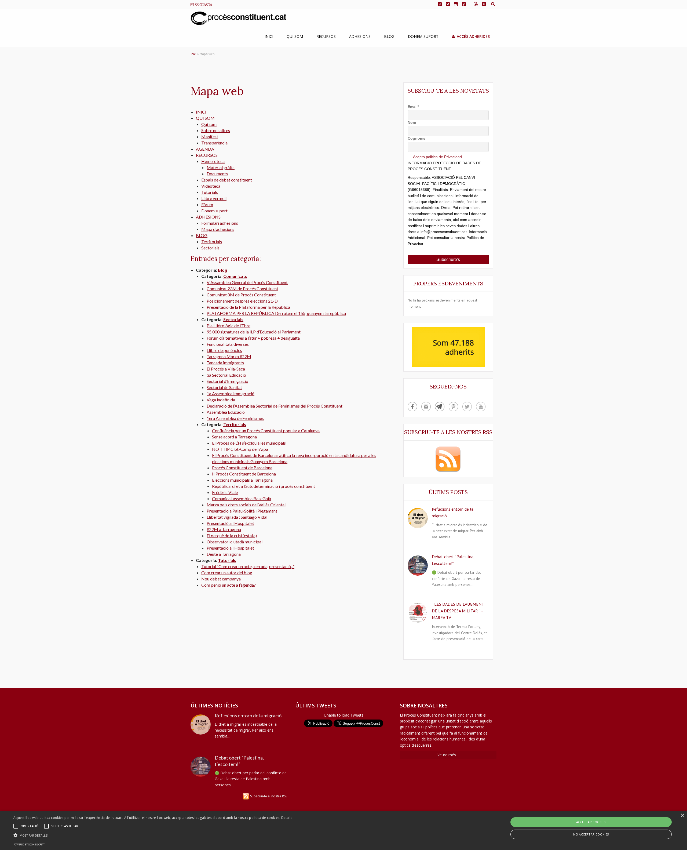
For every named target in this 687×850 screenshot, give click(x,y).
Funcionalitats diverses (228, 344)
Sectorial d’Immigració (227, 381)
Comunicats (235, 276)
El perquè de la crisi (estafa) (232, 535)
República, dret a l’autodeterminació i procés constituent (263, 486)
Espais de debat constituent (226, 179)
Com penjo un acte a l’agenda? (228, 584)
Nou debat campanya (221, 578)
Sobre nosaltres (215, 130)
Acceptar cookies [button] (591, 822)
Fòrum (207, 204)
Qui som (295, 36)
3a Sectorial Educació (226, 374)
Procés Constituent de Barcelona (242, 467)
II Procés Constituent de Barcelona (244, 473)
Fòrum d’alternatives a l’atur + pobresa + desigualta (253, 337)
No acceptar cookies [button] (591, 834)
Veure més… (448, 754)
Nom (412, 122)
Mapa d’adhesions (217, 229)
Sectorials (210, 247)
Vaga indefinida (221, 399)
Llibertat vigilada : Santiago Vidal (237, 517)
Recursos (326, 36)
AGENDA (205, 148)
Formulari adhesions (219, 223)
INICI (201, 111)
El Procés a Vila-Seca (226, 368)
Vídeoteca (210, 185)
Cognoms (416, 138)
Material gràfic (221, 167)
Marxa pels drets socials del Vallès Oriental (246, 504)
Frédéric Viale (225, 492)
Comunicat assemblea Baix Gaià (241, 498)
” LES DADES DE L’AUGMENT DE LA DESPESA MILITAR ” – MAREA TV (458, 610)
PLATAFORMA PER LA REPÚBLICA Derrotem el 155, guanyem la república (276, 313)
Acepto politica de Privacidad (437, 157)
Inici (269, 36)
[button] (152, 835)
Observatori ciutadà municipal (234, 541)
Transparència (214, 142)
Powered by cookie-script (29, 844)
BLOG (201, 235)
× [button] (682, 815)
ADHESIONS (208, 216)
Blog (389, 36)
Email (413, 106)
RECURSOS (207, 155)
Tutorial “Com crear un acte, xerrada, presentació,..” (247, 566)
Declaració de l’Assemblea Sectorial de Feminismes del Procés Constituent (274, 405)
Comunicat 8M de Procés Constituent (241, 294)
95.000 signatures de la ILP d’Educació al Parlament (254, 331)
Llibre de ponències (224, 350)
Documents (217, 173)
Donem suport (214, 210)
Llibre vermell (213, 198)
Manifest (209, 136)
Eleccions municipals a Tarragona (242, 479)
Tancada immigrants (225, 362)
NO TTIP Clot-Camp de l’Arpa (240, 449)
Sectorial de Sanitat (224, 387)
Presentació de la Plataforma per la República (248, 307)
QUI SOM (205, 118)
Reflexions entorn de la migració (248, 715)
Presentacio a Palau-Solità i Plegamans (242, 510)
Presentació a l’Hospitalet (230, 523)
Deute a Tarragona (224, 554)
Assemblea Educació (226, 412)
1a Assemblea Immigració (230, 393)
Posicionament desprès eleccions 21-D (242, 300)
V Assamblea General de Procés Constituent (247, 282)
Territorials (211, 241)
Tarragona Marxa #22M (229, 356)
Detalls (286, 817)
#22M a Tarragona (224, 529)
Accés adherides (473, 36)
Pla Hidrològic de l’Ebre (228, 325)
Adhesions (360, 36)
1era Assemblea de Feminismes (235, 418)
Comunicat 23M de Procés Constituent (242, 288)
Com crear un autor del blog (226, 572)
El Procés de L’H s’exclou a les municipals (249, 442)
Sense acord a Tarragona (234, 436)
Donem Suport (423, 36)
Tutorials (209, 192)
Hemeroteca (213, 161)
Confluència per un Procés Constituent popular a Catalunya (266, 430)
